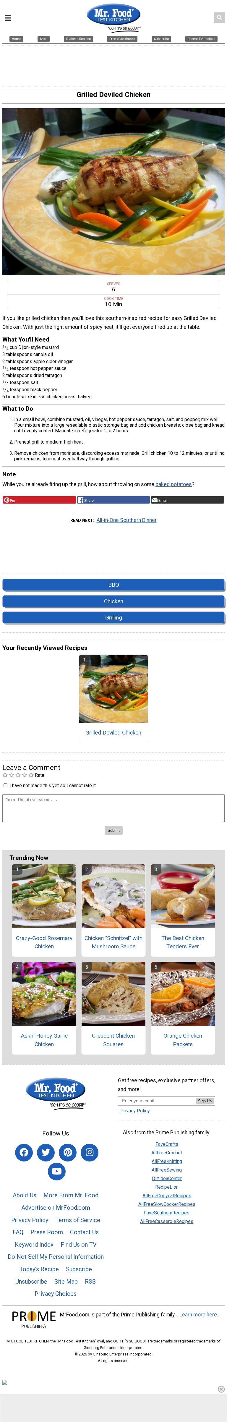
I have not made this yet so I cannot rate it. (53, 785)
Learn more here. (198, 1315)
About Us (24, 1195)
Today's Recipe (39, 1269)
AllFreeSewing (167, 1170)
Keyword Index (34, 1244)
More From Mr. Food (70, 1195)
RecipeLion (167, 1187)
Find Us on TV (79, 1244)
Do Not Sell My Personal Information (56, 1256)
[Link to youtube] (57, 1171)
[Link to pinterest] (68, 1152)
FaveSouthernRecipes (166, 1213)
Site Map (66, 1281)
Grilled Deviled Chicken (113, 732)
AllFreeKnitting (167, 1161)
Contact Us (84, 1232)
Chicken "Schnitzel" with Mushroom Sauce (113, 942)
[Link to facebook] (24, 1152)
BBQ (113, 584)
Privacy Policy (29, 1220)
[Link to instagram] (89, 1152)
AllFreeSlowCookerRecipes (166, 1204)
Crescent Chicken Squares (113, 1040)
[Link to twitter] (46, 1152)
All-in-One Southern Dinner (127, 520)
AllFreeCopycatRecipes (166, 1195)
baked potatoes (173, 484)
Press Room (46, 1232)
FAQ (18, 1232)
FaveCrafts (166, 1144)
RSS (90, 1281)
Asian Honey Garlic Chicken (44, 1040)
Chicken (113, 601)
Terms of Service (77, 1220)
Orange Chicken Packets (182, 1040)
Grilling (113, 617)
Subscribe (79, 1269)
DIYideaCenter (167, 1178)
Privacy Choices (56, 1293)
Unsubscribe (31, 1281)
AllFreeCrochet (166, 1153)
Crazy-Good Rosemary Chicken (44, 942)
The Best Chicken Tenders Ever (182, 942)
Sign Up (205, 1101)
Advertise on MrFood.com (55, 1207)
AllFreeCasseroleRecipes (166, 1221)
